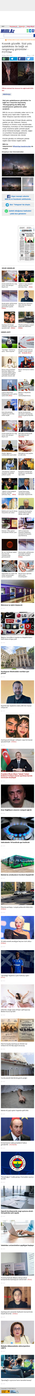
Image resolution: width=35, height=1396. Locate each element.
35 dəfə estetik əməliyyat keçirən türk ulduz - (16, 942)
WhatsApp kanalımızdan (22, 146)
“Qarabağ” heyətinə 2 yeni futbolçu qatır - (15, 976)
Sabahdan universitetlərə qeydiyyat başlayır (17, 1245)
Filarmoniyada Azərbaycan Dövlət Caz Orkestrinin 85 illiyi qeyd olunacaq (14, 1045)
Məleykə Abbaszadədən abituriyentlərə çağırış (15, 1347)
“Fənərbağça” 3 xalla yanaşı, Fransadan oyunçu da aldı (17, 1178)
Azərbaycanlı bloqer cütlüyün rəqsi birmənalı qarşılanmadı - (16, 741)
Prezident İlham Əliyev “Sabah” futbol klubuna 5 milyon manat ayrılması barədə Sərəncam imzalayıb (16, 776)
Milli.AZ (7, 31)
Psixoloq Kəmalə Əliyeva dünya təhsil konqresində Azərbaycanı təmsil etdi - (16, 1279)
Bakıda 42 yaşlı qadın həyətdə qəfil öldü (14, 1110)
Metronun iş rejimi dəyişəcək (11, 605)
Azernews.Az (13, 26)
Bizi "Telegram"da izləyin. (19, 205)
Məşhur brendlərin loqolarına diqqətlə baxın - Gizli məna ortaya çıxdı (17, 638)
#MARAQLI (7, 94)
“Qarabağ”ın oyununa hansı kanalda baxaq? (16, 1380)
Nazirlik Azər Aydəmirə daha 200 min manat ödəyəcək (16, 706)
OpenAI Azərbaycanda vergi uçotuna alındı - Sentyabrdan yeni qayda (17, 1212)
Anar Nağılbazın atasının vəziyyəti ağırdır (16, 810)
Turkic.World (30, 26)
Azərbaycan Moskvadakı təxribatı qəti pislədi (15, 672)
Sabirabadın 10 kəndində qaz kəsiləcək (15, 842)
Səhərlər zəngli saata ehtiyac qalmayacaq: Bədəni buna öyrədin (15, 1010)
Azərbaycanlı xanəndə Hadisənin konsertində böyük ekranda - (17, 1313)
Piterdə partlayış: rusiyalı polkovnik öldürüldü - (17, 908)
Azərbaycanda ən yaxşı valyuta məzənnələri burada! (21, 39)
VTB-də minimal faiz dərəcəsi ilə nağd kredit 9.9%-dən (18, 89)
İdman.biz (22, 26)
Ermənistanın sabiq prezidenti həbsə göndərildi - (14, 1144)
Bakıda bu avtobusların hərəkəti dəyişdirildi (17, 875)
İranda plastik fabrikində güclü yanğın (14, 1078)
